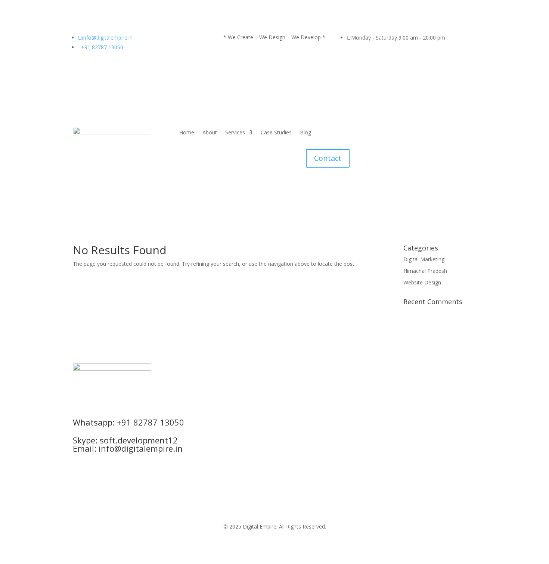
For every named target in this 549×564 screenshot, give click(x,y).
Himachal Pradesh (425, 270)
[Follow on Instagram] (260, 403)
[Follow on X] (274, 403)
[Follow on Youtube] (304, 403)
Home (186, 133)
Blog (305, 133)
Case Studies (276, 133)
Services (235, 133)
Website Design (422, 282)
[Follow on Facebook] (245, 403)
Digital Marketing (423, 259)
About (209, 133)
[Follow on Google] (289, 403)
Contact (327, 158)
